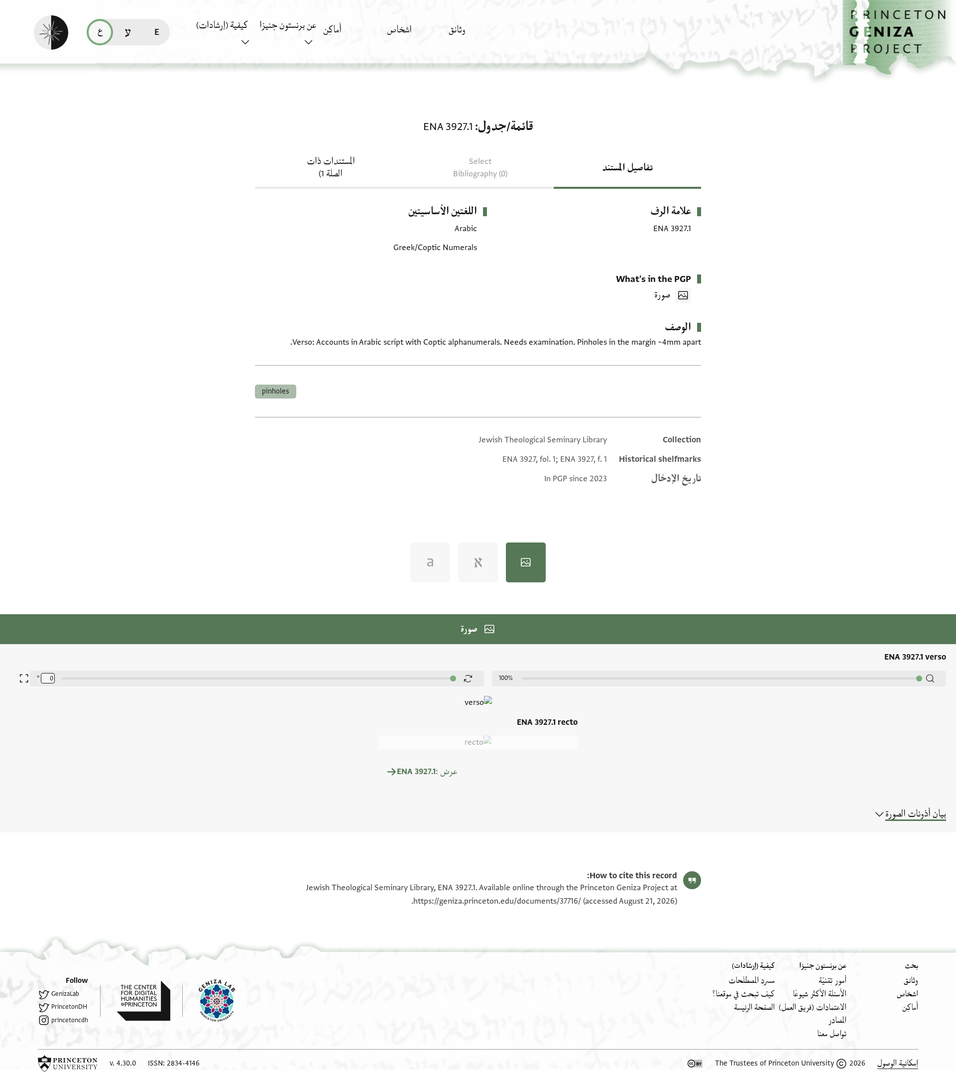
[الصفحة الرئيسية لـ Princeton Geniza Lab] (208, 1000)
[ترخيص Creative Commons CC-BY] (695, 1064)
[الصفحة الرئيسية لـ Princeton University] (68, 1063)
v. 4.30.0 (123, 1063)
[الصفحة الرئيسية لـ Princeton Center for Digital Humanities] (135, 1000)
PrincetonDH (69, 1007)
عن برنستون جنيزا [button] (287, 25)
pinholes (275, 391)
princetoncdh (69, 1020)
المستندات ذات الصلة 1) (331, 167)
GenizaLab (65, 994)
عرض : (427, 772)
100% (506, 678)
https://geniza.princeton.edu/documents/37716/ (497, 901)
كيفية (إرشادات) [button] (222, 25)
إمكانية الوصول (897, 1063)
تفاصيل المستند (627, 168)
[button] (899, 37)
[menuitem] (478, 34)
